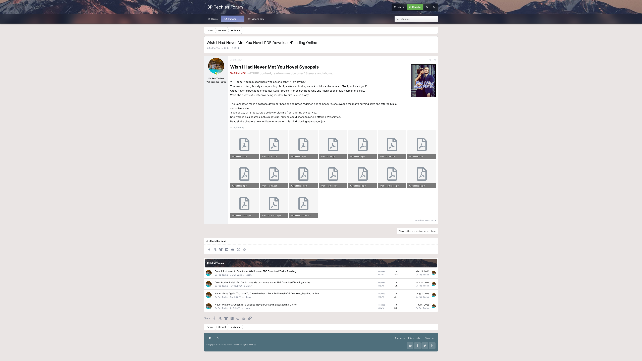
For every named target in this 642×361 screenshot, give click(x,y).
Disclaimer (430, 338)
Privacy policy (415, 338)
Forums (232, 19)
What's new (258, 19)
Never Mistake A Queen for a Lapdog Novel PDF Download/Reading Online (256, 304)
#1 (435, 59)
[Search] (434, 7)
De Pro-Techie (216, 48)
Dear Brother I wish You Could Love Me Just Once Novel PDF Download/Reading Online (262, 282)
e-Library (247, 275)
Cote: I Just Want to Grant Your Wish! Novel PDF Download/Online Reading (255, 271)
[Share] (430, 60)
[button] (242, 19)
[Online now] (216, 73)
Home (214, 19)
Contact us (400, 338)
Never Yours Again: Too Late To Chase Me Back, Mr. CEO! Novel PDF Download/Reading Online (267, 293)
